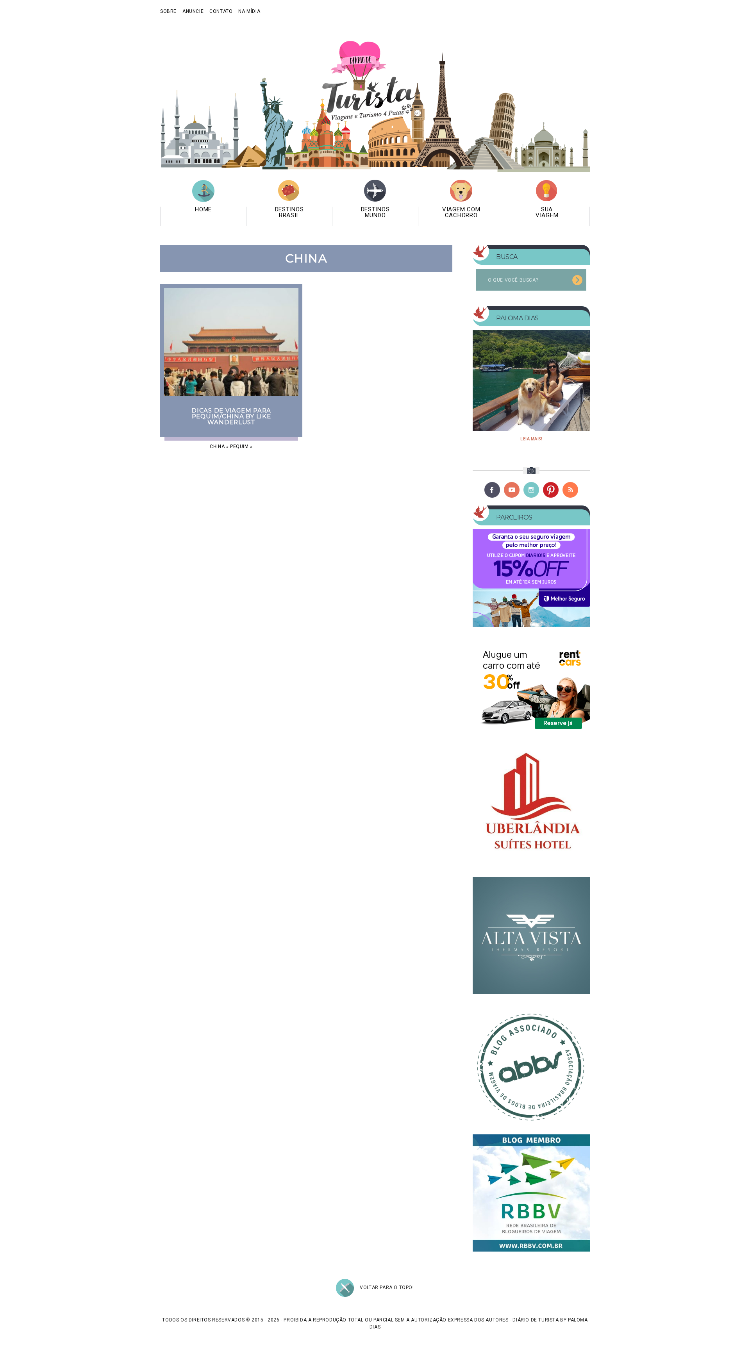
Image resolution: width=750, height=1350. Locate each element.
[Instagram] (531, 490)
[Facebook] (492, 490)
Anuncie (193, 11)
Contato (220, 11)
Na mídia (249, 11)
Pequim (239, 446)
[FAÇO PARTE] (531, 1064)
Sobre (168, 11)
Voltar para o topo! (387, 1287)
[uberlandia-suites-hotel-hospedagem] (531, 806)
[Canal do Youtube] (512, 490)
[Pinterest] (551, 490)
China (217, 446)
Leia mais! (531, 439)
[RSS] (570, 490)
